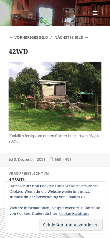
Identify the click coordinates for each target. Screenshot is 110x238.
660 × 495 (63, 159)
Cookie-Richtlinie (74, 213)
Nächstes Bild (68, 37)
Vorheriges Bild (31, 37)
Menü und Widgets (95, 19)
